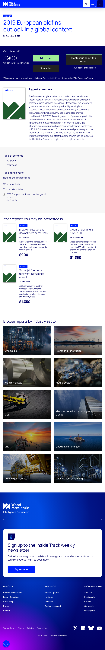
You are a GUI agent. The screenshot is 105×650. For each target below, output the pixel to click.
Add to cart (46, 58)
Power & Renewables (12, 592)
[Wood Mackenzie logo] (11, 4)
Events (6, 606)
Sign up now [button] (21, 569)
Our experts (89, 610)
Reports (6, 610)
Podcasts (49, 601)
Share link (46, 68)
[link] (52, 508)
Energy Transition (10, 597)
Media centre (90, 597)
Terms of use (8, 628)
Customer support (53, 606)
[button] (93, 4)
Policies (30, 628)
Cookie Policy (43, 628)
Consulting (8, 601)
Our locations (90, 606)
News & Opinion (52, 592)
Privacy (21, 628)
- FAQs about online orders (83, 67)
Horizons (48, 597)
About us (88, 592)
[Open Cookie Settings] (6, 643)
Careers (87, 601)
